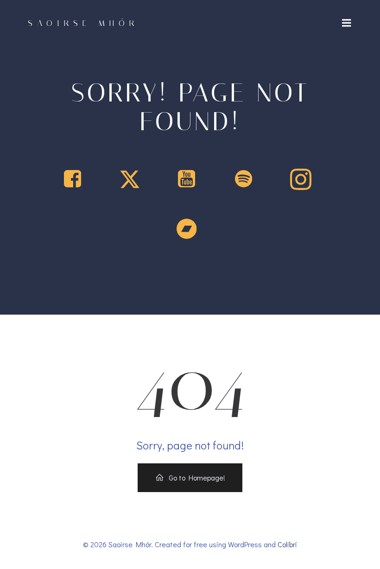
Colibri (287, 544)
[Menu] (347, 23)
